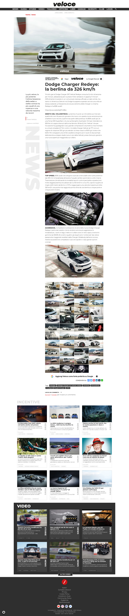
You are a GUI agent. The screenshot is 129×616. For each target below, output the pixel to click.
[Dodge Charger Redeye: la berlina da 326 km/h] (64, 45)
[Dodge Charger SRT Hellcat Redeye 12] (96, 303)
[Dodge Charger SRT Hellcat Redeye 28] (96, 336)
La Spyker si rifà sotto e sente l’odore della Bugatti (29, 456)
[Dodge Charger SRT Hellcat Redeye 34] (67, 352)
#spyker (21, 466)
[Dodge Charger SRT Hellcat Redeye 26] (67, 336)
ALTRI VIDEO (65, 574)
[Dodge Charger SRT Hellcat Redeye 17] (52, 319)
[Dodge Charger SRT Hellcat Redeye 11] (81, 303)
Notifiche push (64, 602)
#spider (63, 466)
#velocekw (58, 12)
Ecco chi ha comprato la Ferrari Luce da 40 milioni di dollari (95, 456)
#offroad (25, 570)
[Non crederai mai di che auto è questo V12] (64, 518)
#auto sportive (55, 466)
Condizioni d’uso (64, 596)
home (28, 15)
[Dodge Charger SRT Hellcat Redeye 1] (52, 286)
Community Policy (64, 598)
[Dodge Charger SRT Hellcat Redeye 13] (52, 311)
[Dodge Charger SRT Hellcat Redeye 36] (96, 352)
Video (41, 9)
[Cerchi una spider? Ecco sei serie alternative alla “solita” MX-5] (64, 446)
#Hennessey (54, 498)
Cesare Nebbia (32, 119)
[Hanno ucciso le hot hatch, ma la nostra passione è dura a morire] (97, 413)
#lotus (20, 498)
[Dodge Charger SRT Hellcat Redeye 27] (81, 336)
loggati (54, 395)
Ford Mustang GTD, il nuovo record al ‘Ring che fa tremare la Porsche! (94, 561)
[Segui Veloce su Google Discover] (74, 78)
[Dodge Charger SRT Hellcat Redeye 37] (52, 360)
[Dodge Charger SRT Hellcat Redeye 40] (96, 360)
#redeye (49, 388)
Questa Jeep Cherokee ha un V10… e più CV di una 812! (29, 560)
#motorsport (54, 570)
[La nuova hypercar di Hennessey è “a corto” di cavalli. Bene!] (64, 478)
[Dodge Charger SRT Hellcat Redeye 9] (52, 303)
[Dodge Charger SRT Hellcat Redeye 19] (81, 319)
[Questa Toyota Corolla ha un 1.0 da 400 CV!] (64, 550)
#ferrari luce (93, 466)
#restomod (27, 498)
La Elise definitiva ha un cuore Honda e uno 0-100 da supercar (30, 489)
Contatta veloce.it (64, 590)
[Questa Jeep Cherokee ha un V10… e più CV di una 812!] (32, 550)
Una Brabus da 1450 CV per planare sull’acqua (93, 489)
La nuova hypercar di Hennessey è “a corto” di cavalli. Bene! (60, 489)
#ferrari (85, 466)
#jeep (19, 570)
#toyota (62, 570)
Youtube (58, 606)
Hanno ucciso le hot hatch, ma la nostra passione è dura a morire (94, 424)
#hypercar (62, 498)
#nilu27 (58, 538)
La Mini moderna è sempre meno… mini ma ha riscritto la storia (61, 424)
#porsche (86, 538)
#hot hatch (22, 433)
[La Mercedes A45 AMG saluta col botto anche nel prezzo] (32, 413)
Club (101, 9)
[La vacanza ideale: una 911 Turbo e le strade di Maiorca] (97, 518)
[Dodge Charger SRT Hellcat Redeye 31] (81, 344)
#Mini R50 (67, 433)
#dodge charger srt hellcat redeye (69, 385)
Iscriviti (92, 9)
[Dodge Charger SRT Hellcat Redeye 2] (67, 286)
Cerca (116, 9)
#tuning (28, 538)
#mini (52, 433)
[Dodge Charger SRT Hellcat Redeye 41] (52, 369)
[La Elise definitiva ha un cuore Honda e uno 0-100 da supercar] (32, 478)
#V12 (62, 538)
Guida (24, 9)
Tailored (52, 9)
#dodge (53, 385)
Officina (63, 9)
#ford (85, 570)
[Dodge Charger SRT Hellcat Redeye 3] (81, 286)
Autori (64, 588)
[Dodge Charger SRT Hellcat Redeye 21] (52, 327)
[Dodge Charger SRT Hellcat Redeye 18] (67, 319)
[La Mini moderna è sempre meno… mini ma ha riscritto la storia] (64, 413)
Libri (72, 9)
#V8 (68, 388)
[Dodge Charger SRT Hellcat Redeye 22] (67, 327)
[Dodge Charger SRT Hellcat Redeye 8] (96, 294)
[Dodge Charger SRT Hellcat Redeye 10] (67, 303)
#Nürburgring (92, 570)
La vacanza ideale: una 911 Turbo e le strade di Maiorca (93, 528)
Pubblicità (64, 600)
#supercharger (59, 388)
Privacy (64, 592)
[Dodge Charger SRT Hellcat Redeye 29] (52, 344)
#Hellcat (86, 385)
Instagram (62, 606)
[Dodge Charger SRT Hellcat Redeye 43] (81, 369)
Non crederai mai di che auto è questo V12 (62, 528)
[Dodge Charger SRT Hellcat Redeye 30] (67, 344)
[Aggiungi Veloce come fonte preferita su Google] (74, 376)
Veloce (64, 3)
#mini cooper (59, 433)
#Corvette (21, 538)
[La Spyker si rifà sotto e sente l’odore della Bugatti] (32, 446)
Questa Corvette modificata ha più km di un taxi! (30, 528)
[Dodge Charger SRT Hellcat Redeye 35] (81, 352)
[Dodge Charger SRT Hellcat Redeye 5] (52, 294)
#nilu (52, 538)
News (15, 9)
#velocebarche (94, 498)
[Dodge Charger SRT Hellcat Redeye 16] (96, 311)
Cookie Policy (64, 594)
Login (110, 9)
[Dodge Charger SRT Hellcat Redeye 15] (81, 311)
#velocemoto (69, 12)
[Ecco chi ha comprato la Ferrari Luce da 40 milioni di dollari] (97, 446)
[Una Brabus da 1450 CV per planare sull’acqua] (97, 478)
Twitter (70, 606)
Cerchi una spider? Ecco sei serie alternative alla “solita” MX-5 (61, 457)
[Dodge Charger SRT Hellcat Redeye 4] (96, 286)
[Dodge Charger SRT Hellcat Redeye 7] (81, 294)
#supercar (35, 498)
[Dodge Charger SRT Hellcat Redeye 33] (52, 352)
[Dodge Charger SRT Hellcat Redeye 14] (67, 311)
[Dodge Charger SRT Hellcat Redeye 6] (67, 294)
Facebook (66, 606)
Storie (32, 9)
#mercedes (30, 433)
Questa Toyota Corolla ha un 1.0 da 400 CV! (62, 560)
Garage (82, 9)
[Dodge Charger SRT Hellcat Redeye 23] (81, 327)
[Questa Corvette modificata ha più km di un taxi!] (32, 518)
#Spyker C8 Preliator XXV (31, 466)
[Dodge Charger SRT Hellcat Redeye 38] (67, 360)
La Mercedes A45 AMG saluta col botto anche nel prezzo (29, 424)
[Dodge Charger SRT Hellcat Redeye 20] (96, 319)
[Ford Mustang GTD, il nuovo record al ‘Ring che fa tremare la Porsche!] (97, 550)
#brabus (85, 498)
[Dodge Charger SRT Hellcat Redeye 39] (81, 360)
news (34, 15)
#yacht (102, 498)
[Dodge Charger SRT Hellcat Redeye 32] (96, 344)
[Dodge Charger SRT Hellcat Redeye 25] (52, 336)
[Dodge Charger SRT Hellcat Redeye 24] (96, 327)
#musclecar (95, 385)
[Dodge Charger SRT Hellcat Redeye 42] (67, 369)
